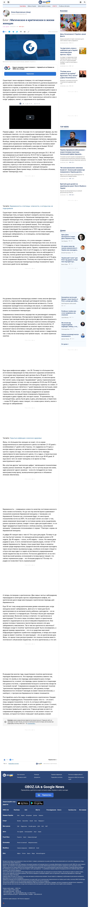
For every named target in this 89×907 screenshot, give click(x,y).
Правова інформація (56, 774)
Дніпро (35, 815)
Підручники (24, 826)
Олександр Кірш (65, 329)
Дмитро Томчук (65, 339)
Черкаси (41, 815)
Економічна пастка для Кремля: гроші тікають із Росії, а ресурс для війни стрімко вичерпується (69, 299)
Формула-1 (41, 820)
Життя (38, 810)
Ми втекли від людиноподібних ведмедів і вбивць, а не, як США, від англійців (69, 325)
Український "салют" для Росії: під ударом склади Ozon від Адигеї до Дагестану (69, 260)
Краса (28, 853)
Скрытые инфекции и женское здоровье (26, 438)
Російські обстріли (64, 6)
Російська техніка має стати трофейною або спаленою (68, 313)
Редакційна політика (13, 763)
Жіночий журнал (40, 853)
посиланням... (32, 723)
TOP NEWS (64, 127)
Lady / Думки (6, 26)
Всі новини (82, 810)
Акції (35, 831)
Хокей (31, 820)
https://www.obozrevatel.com (60, 861)
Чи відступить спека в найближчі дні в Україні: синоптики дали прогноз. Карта (69, 51)
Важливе (64, 11)
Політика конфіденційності (75, 774)
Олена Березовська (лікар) (21, 12)
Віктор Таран (64, 264)
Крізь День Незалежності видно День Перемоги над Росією (68, 236)
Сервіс (39, 831)
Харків (22, 815)
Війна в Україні (32, 6)
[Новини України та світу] (39, 764)
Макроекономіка (32, 842)
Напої (24, 837)
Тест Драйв (20, 831)
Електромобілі (28, 831)
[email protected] (23, 894)
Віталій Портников (66, 252)
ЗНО (42, 826)
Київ (18, 815)
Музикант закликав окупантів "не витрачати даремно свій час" (68, 82)
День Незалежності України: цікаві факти (73, 35)
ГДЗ (18, 826)
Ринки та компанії (22, 842)
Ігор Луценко (64, 241)
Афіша (18, 853)
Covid (37, 848)
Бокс (35, 820)
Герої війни (23, 6)
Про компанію (21, 774)
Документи (37, 777)
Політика (17, 810)
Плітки (24, 853)
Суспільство (72, 810)
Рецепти (19, 837)
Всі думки (64, 344)
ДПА (39, 826)
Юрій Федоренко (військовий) (68, 303)
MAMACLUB (32, 848)
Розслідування (51, 810)
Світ (26, 810)
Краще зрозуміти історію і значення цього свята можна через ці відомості (72, 39)
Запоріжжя (29, 815)
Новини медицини (22, 848)
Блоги (59, 810)
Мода (33, 853)
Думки (63, 230)
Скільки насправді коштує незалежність (70, 335)
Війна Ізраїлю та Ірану (44, 6)
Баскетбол (25, 820)
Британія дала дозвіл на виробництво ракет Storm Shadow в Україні (73, 186)
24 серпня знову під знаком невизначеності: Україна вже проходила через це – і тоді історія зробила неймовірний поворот (69, 248)
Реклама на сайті (21, 777)
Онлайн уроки (32, 826)
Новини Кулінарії (32, 837)
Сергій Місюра (65, 317)
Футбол (19, 820)
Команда (36, 774)
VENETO (54, 6)
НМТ (46, 826)
